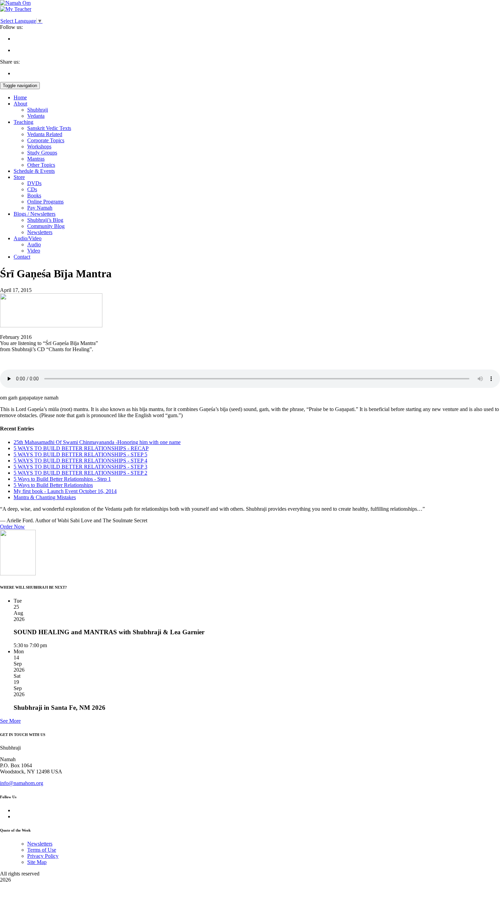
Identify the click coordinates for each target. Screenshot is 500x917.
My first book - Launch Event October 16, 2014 (65, 491)
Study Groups (42, 152)
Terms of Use (41, 850)
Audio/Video (27, 238)
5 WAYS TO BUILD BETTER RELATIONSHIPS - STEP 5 (80, 454)
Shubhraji (37, 110)
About (20, 104)
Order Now (12, 526)
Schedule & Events (34, 171)
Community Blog (46, 226)
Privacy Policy (43, 856)
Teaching (23, 122)
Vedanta (36, 116)
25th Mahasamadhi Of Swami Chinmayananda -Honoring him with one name (97, 442)
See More (10, 721)
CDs (32, 189)
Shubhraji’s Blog (45, 220)
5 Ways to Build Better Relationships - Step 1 (62, 479)
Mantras (36, 159)
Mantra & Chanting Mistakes (45, 497)
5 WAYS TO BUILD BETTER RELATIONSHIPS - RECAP (81, 448)
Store (19, 177)
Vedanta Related (44, 134)
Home (20, 97)
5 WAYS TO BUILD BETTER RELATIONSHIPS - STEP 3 (80, 467)
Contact (22, 257)
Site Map (37, 862)
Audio (34, 244)
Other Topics (41, 165)
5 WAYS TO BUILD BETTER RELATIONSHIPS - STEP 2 (80, 473)
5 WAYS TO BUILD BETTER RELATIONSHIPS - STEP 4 (80, 460)
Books (34, 195)
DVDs (34, 183)
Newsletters (39, 232)
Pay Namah (39, 208)
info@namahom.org (21, 783)
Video (33, 250)
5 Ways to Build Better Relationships (53, 485)
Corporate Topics (45, 140)
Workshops (39, 146)
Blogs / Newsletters (34, 214)
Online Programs (45, 201)
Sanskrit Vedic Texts (49, 128)
